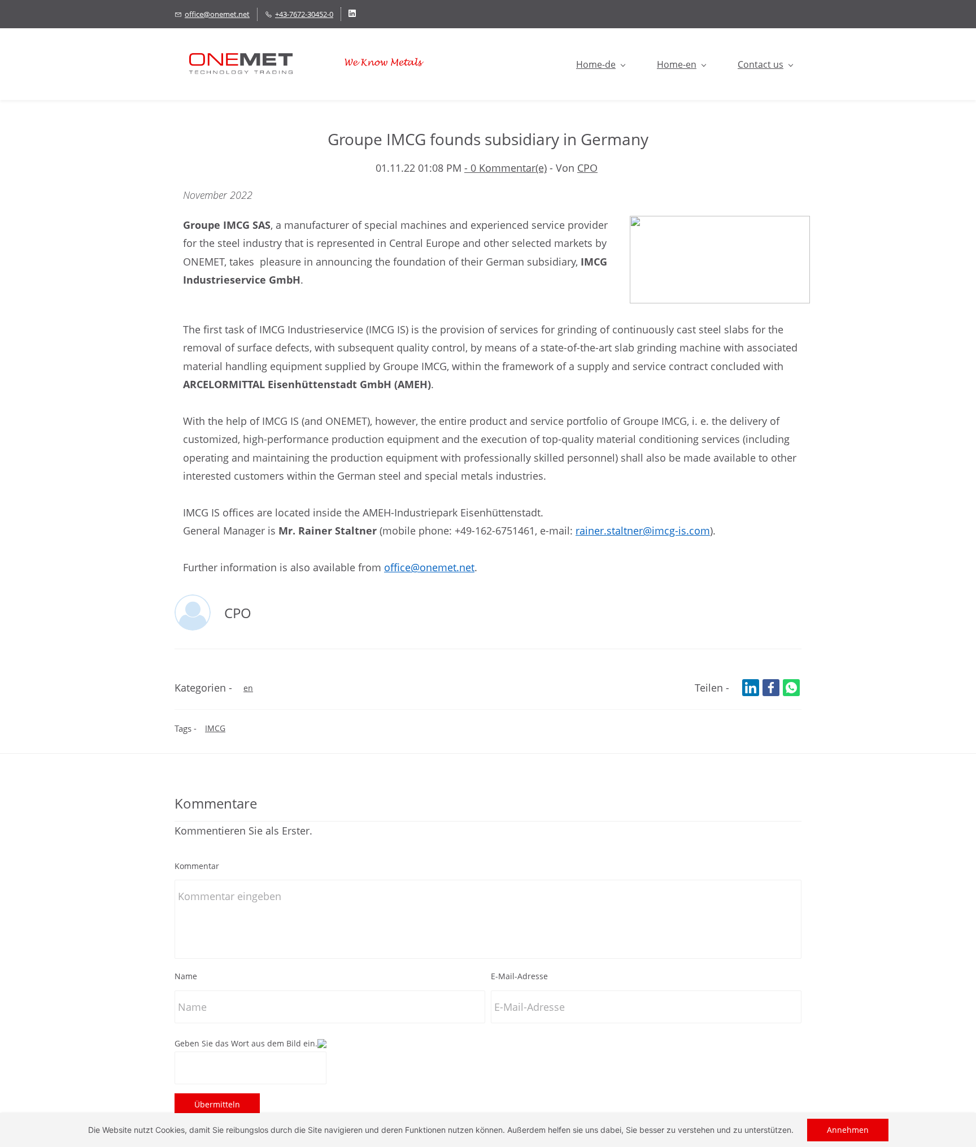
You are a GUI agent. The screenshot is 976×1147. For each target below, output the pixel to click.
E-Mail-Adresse (519, 976)
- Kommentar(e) (505, 168)
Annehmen (848, 1129)
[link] (720, 225)
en (248, 688)
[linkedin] (352, 14)
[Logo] (306, 64)
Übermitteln (217, 1104)
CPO (587, 168)
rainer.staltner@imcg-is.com (643, 530)
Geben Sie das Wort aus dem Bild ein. (246, 1043)
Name (186, 976)
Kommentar (197, 866)
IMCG (215, 728)
